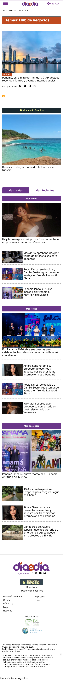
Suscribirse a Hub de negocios (3, 96)
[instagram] (45, 573)
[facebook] (32, 573)
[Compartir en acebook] (20, 86)
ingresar (54, 3)
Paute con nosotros (32, 590)
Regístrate (32, 587)
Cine (37, 600)
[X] (36, 573)
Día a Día (8, 603)
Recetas (7, 610)
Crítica (7, 600)
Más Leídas (16, 190)
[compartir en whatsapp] (35, 86)
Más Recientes (45, 190)
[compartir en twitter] (25, 86)
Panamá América (12, 596)
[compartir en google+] (30, 86)
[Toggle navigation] (5, 3)
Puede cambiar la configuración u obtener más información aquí (26, 665)
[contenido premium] (31, 582)
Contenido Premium (33, 110)
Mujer (6, 607)
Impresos (40, 596)
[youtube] (40, 573)
